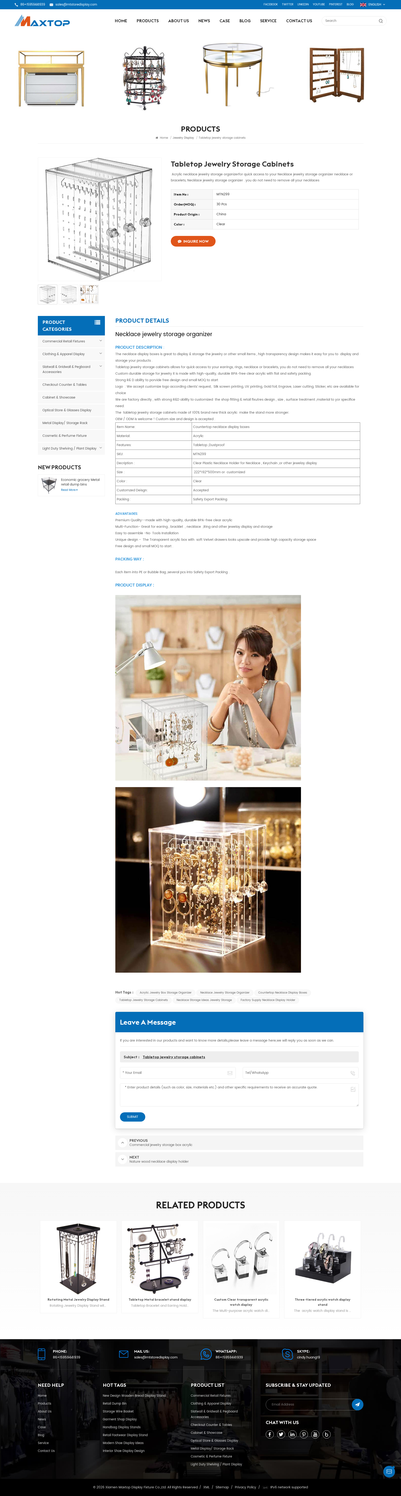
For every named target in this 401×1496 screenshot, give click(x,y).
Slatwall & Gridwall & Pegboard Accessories (66, 369)
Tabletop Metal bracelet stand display (78, 1299)
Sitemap (222, 1487)
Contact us (299, 20)
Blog (350, 4)
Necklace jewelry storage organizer (224, 993)
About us (178, 20)
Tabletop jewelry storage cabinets (143, 1000)
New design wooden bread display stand (134, 1395)
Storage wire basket (118, 1411)
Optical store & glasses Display (66, 410)
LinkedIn (303, 4)
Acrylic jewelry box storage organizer (165, 993)
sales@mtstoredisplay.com (76, 4)
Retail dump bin (114, 1403)
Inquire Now (196, 241)
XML (206, 1487)
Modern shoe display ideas (123, 1443)
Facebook (271, 4)
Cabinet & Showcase (58, 397)
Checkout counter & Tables (64, 384)
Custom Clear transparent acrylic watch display (160, 1302)
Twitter (287, 4)
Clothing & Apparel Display (63, 354)
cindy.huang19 (308, 1357)
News (204, 20)
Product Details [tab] (142, 321)
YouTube (319, 4)
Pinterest (336, 4)
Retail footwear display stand (125, 1435)
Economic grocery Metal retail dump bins (80, 482)
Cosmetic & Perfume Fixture (64, 435)
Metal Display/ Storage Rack (64, 423)
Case (225, 20)
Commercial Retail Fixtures (63, 341)
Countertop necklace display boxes (282, 993)
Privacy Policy (245, 1487)
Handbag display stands (122, 1427)
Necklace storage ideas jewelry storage (204, 1000)
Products (148, 20)
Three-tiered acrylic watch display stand (241, 1302)
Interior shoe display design (124, 1451)
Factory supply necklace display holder (268, 1000)
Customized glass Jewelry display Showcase (322, 1302)
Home (121, 20)
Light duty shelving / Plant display (69, 448)
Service (268, 20)
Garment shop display (120, 1419)
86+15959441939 (32, 4)
